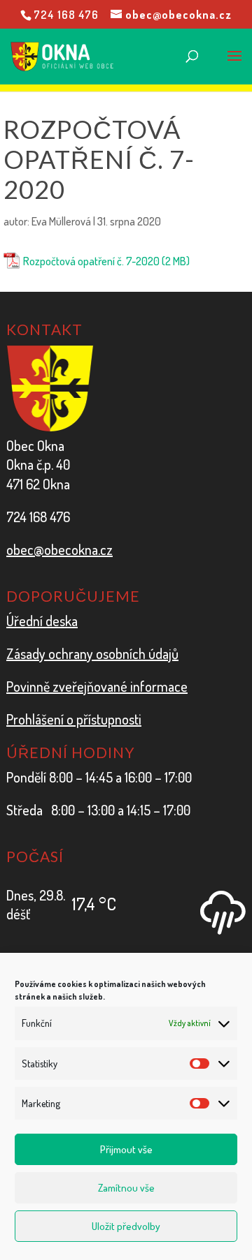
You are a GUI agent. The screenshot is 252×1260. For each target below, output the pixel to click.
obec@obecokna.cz (59, 549)
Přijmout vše (126, 1149)
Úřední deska (42, 621)
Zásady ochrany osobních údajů (92, 653)
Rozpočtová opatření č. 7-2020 (91, 261)
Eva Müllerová (61, 221)
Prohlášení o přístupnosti (73, 719)
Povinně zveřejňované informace (97, 686)
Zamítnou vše (126, 1187)
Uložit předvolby (126, 1226)
